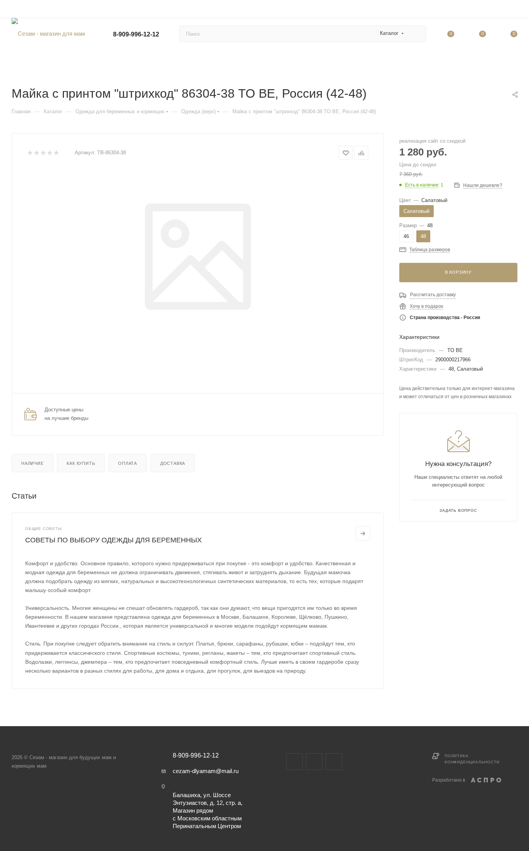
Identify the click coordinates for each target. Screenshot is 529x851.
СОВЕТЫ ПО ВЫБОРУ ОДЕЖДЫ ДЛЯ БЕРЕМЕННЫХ (113, 540)
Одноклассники (334, 761)
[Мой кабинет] (513, 10)
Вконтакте (294, 761)
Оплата (127, 463)
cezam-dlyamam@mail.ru (206, 771)
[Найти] (416, 34)
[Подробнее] (363, 533)
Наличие (32, 463)
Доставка (172, 463)
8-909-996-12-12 (136, 34)
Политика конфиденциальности (472, 759)
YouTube (314, 761)
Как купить (81, 463)
